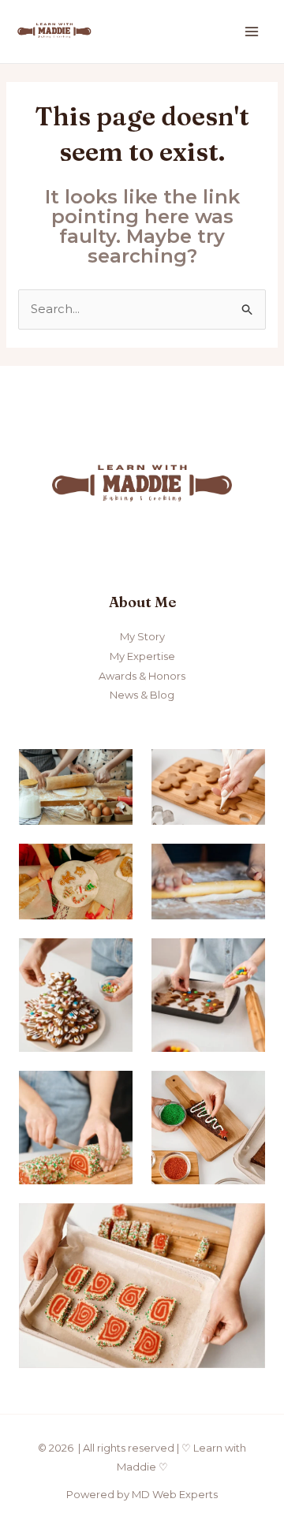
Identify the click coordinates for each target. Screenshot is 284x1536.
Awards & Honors (142, 675)
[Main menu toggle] (252, 32)
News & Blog (142, 694)
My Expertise (142, 656)
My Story (142, 636)
